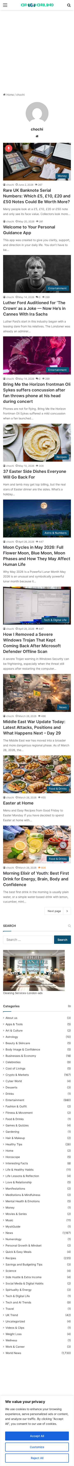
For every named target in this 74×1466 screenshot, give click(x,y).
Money (10, 1207)
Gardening (12, 1131)
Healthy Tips (14, 1144)
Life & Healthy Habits (20, 1169)
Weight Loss (14, 1334)
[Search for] (69, 6)
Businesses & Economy (21, 1055)
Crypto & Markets (17, 1074)
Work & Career (15, 1346)
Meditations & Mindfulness (23, 1195)
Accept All (37, 1436)
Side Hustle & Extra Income (24, 1277)
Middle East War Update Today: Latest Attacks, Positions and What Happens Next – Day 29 (34, 727)
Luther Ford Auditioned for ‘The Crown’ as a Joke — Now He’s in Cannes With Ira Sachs (34, 308)
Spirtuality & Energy (19, 1289)
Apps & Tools (14, 1024)
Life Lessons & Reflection (22, 1176)
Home (10, 94)
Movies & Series (16, 1214)
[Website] (37, 136)
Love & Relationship (19, 1182)
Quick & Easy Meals (18, 1251)
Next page (54, 911)
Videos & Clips (15, 1327)
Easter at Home (18, 803)
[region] (37, 1431)
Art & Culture (14, 1030)
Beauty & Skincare (18, 1043)
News (9, 1232)
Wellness (11, 1340)
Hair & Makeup (15, 1138)
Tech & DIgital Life (18, 1296)
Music (9, 1220)
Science (11, 1270)
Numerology (14, 1239)
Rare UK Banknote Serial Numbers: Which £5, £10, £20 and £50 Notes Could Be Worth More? (37, 196)
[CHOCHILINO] (37, 5)
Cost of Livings (15, 1068)
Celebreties (13, 1062)
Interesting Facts (17, 1163)
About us (11, 1017)
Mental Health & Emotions (23, 1201)
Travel (10, 1308)
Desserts (11, 1087)
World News (13, 1353)
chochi (37, 129)
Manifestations (15, 1188)
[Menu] (5, 6)
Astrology (12, 1036)
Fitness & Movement (19, 1112)
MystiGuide (13, 1226)
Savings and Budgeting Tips (24, 1264)
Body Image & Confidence (23, 1049)
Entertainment (15, 1100)
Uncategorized (15, 1321)
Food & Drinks (15, 1119)
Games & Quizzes (17, 1125)
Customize (37, 1447)
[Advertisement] (37, 53)
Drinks (10, 1093)
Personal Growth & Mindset (24, 1245)
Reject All (37, 1458)
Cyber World (14, 1081)
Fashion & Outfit (16, 1106)
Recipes (11, 1258)
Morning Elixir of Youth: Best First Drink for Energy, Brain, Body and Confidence (36, 879)
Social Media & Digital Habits (24, 1283)
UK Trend (12, 1315)
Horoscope (13, 1157)
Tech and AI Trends (18, 1302)
